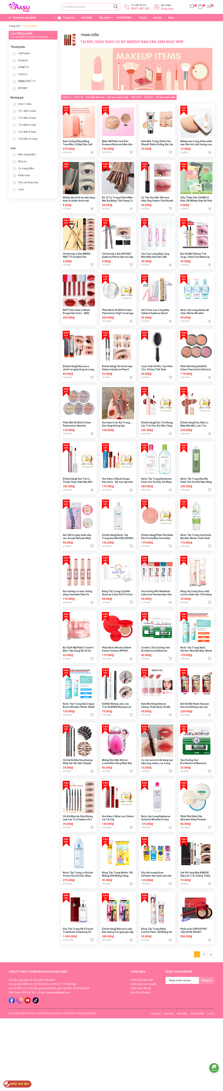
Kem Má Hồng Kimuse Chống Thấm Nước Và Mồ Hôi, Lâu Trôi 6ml (155, 706)
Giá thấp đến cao (95, 97)
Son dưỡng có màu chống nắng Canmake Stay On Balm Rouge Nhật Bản (77, 594)
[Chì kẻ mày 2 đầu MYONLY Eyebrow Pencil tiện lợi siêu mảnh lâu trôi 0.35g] (118, 234)
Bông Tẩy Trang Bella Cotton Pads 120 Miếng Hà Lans (156, 932)
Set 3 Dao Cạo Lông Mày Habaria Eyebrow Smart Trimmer (155, 313)
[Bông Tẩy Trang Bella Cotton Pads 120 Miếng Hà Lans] (157, 909)
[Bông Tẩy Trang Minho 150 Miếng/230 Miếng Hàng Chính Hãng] (118, 853)
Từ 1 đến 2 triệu (27, 111)
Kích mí (22, 161)
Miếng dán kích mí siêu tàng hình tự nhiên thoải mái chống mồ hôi (79, 200)
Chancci (22, 74)
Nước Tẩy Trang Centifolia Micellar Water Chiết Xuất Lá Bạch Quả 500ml (195, 538)
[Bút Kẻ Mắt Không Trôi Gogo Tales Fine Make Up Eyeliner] (196, 234)
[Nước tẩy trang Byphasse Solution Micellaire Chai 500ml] (157, 797)
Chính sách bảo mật (142, 979)
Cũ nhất (148, 97)
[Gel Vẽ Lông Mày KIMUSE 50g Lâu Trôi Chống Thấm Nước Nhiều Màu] (196, 853)
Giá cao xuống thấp (118, 97)
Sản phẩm (104, 17)
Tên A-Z (66, 97)
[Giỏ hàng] (200, 7)
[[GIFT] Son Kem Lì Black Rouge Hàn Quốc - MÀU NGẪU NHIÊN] (79, 290)
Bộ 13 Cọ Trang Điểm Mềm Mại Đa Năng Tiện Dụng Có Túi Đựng (117, 200)
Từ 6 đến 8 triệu (27, 132)
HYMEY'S (23, 67)
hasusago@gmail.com (57, 992)
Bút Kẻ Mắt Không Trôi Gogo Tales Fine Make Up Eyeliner (195, 256)
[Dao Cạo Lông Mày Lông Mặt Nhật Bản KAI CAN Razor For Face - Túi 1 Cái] (157, 234)
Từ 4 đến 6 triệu (27, 125)
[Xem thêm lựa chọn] (91, 152)
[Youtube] (28, 1000)
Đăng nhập (167, 8)
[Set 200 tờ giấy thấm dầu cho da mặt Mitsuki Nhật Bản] (79, 516)
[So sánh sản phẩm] (208, 7)
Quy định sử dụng (140, 992)
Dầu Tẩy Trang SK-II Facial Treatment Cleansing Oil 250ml (78, 932)
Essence (23, 60)
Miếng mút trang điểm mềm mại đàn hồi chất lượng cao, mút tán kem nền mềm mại (196, 144)
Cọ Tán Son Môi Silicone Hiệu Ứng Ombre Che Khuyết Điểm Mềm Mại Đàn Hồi (157, 200)
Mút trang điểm (27, 154)
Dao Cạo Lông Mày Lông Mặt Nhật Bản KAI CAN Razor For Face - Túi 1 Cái (156, 256)
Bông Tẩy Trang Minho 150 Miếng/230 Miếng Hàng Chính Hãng (117, 875)
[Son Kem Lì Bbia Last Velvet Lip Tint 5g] (118, 797)
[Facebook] (12, 1000)
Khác (171, 17)
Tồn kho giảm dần (165, 97)
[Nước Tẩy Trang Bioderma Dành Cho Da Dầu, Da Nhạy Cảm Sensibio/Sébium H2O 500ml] (157, 459)
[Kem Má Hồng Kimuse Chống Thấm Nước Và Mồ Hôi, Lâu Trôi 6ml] (157, 684)
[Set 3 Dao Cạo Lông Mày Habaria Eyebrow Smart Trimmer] (157, 290)
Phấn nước (24, 175)
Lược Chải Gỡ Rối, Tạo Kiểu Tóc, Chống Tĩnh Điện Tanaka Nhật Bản (156, 369)
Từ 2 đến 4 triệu (27, 118)
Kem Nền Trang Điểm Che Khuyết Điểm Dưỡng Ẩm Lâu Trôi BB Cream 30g (157, 144)
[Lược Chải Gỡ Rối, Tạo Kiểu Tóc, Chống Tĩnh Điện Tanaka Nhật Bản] (157, 347)
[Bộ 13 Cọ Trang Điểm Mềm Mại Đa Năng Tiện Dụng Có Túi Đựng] (118, 178)
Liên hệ (157, 17)
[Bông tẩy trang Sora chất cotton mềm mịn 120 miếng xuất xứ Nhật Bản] (196, 572)
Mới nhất (136, 97)
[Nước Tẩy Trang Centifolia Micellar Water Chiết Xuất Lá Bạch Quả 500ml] (196, 516)
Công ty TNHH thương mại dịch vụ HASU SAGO (52, 1013)
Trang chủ (68, 17)
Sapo (94, 1013)
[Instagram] (20, 1000)
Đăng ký (207, 980)
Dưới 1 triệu (24, 104)
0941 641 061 (140, 8)
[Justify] (116, 6)
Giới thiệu (86, 17)
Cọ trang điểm (26, 168)
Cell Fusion (24, 53)
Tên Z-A (78, 97)
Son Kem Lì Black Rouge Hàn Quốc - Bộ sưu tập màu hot (117, 481)
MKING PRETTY (27, 81)
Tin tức (142, 17)
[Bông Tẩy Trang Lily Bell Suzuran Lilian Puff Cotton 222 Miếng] (118, 572)
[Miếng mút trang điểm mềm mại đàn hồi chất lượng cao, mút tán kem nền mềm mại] (196, 122)
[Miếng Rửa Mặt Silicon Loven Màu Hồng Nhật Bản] (118, 741)
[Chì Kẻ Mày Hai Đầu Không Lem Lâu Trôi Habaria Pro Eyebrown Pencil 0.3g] (79, 797)
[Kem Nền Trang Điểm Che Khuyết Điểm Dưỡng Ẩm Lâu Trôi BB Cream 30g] (157, 122)
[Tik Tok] (36, 1000)
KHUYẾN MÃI (124, 17)
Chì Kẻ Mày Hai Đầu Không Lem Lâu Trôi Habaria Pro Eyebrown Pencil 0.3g (78, 819)
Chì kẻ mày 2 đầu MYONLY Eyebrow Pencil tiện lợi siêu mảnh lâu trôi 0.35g (117, 256)
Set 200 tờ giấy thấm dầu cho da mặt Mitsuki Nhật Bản (77, 538)
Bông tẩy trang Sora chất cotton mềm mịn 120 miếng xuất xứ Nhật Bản (196, 594)
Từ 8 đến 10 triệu (27, 139)
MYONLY (23, 88)
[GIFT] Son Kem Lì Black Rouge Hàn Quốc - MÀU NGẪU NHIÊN (76, 313)
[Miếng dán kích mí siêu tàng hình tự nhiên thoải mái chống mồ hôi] (79, 178)
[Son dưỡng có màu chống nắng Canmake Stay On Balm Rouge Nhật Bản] (79, 572)
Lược (21, 189)
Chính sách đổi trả (141, 988)
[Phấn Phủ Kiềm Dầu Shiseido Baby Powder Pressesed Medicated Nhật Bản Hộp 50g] (196, 797)
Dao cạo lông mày (28, 182)
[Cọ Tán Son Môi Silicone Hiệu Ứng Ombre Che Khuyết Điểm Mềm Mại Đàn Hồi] (157, 178)
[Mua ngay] (131, 152)
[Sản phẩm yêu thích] (192, 7)
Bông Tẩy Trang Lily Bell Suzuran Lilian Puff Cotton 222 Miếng (117, 594)
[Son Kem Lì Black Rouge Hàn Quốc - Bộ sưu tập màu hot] (118, 459)
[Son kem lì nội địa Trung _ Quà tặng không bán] (118, 403)
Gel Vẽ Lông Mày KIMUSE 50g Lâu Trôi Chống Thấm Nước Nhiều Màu (195, 875)
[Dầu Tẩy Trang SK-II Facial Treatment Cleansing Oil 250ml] (79, 909)
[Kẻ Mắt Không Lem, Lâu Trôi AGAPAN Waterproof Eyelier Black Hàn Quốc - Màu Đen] (118, 684)
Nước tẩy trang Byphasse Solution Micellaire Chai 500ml (155, 819)
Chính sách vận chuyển (143, 984)
